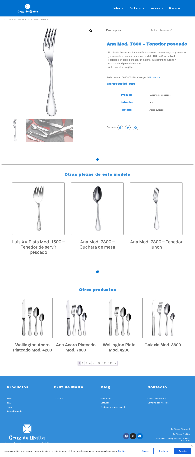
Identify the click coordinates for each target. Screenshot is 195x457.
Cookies (122, 451)
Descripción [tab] (114, 30)
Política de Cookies (181, 434)
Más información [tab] (162, 30)
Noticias (155, 8)
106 (110, 363)
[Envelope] (140, 436)
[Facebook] (126, 436)
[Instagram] (133, 436)
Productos (135, 8)
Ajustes (145, 451)
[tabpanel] (147, 87)
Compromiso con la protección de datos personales (172, 439)
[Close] (192, 446)
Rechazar (164, 451)
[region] (97, 450)
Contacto (174, 8)
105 (104, 363)
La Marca (118, 8)
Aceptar (183, 451)
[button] (91, 31)
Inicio (4, 19)
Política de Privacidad (180, 429)
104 (98, 363)
